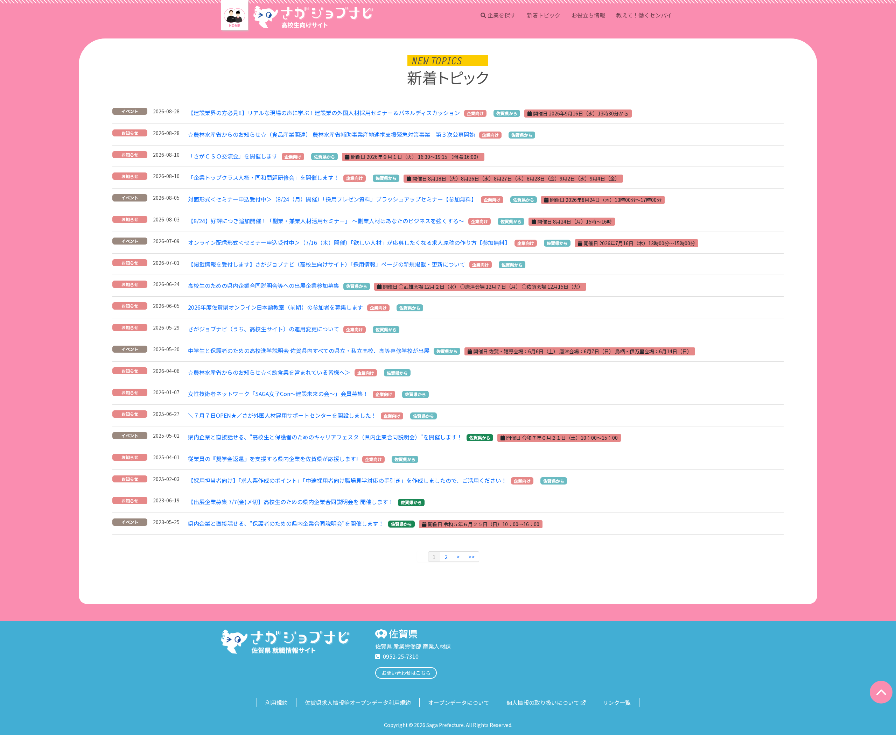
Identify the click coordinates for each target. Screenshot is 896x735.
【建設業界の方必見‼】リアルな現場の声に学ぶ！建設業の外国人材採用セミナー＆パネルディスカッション (324, 112)
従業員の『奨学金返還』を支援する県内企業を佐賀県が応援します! (273, 458)
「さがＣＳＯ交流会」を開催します (233, 156)
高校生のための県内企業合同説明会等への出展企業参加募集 (263, 285)
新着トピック (543, 15)
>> (471, 556)
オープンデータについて (458, 702)
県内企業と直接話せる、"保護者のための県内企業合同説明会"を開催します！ (286, 523)
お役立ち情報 (588, 15)
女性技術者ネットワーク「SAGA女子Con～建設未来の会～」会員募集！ (278, 393)
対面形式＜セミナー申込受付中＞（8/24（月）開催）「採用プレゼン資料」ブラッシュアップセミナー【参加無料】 (332, 199)
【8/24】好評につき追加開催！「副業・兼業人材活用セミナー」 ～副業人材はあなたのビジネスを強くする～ (326, 221)
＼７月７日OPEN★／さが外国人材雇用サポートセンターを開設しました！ (282, 415)
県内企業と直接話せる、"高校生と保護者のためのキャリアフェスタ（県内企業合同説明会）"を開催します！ (325, 437)
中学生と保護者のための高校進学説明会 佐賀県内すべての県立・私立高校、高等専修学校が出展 (308, 350)
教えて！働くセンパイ (644, 15)
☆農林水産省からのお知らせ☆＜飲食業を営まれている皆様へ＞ (269, 372)
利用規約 (276, 702)
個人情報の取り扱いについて (542, 702)
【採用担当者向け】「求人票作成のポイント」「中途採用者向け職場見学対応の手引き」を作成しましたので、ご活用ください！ (347, 480)
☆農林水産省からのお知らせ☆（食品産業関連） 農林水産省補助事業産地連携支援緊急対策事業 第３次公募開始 (331, 134)
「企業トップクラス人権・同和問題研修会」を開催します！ (263, 177)
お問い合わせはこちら (406, 672)
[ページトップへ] (881, 692)
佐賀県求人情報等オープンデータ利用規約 (358, 702)
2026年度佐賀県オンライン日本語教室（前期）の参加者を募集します (275, 307)
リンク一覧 (617, 702)
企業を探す (502, 15)
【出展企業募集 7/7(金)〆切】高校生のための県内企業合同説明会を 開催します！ (291, 501)
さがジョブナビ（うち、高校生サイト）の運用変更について (263, 329)
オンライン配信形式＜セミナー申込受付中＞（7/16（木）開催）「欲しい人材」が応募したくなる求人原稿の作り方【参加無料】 (349, 242)
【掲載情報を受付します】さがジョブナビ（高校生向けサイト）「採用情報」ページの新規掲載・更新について (326, 264)
